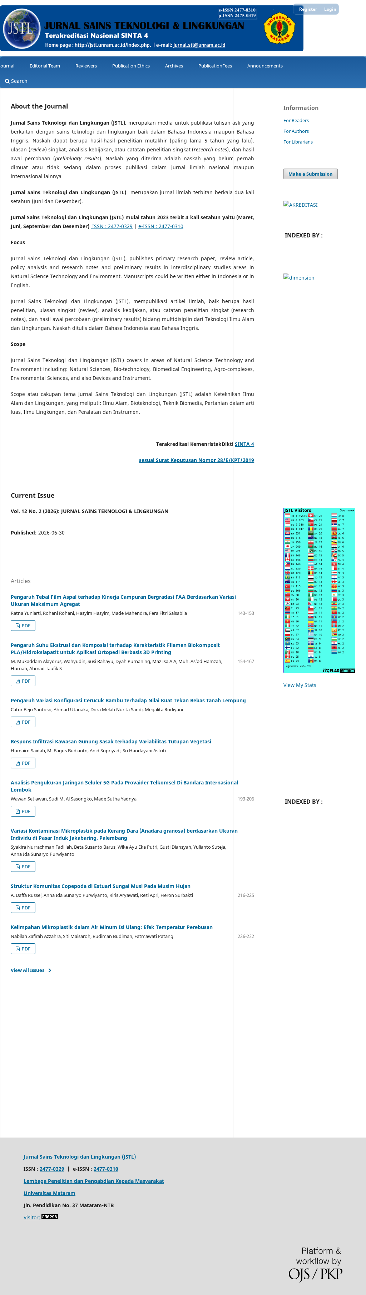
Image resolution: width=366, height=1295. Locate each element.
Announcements (265, 65)
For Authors (296, 131)
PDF (25, 625)
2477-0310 (106, 1168)
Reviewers (86, 65)
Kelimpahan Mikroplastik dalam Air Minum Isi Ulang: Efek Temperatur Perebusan (112, 927)
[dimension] (299, 277)
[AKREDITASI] (300, 204)
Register (308, 9)
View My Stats (299, 685)
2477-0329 (52, 1168)
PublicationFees (215, 65)
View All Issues (27, 970)
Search (19, 80)
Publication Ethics (131, 65)
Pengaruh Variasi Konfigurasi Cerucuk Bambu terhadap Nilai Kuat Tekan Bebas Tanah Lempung (128, 700)
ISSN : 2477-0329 (112, 226)
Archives (174, 65)
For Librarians (298, 142)
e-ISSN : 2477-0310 (160, 226)
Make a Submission (310, 174)
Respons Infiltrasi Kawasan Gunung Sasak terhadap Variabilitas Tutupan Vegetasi (111, 741)
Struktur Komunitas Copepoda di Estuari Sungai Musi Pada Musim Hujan (101, 886)
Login (330, 9)
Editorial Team (45, 65)
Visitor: (32, 1217)
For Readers (296, 120)
